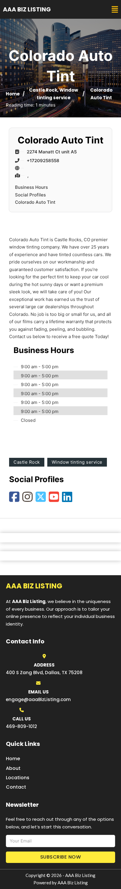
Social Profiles (30, 195)
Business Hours (31, 187)
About (13, 768)
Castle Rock (43, 90)
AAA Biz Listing (27, 9)
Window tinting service (77, 462)
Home (13, 94)
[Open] (115, 9)
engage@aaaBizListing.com (38, 699)
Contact (16, 787)
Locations (17, 777)
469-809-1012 (21, 726)
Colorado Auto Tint (35, 202)
